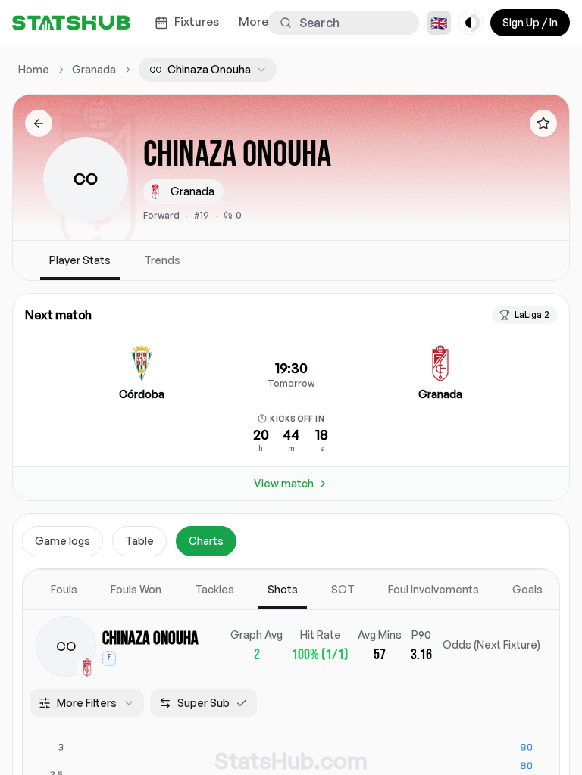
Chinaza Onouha (150, 638)
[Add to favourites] (543, 123)
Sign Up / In (530, 22)
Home (33, 69)
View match (284, 483)
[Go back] (38, 123)
